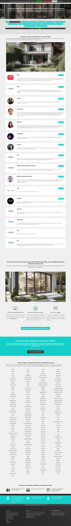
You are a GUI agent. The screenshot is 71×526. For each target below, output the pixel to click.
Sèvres (58, 419)
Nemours (43, 396)
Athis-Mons (13, 381)
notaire (20, 23)
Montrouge (43, 390)
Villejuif (58, 448)
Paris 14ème (43, 433)
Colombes (13, 446)
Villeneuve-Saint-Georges (58, 456)
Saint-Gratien (58, 394)
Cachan (13, 413)
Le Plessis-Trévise (28, 433)
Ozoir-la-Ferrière (43, 417)
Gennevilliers (28, 390)
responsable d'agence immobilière (48, 23)
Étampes (28, 371)
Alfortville (13, 371)
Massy (28, 469)
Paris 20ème (43, 446)
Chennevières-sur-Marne (13, 433)
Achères (12, 369)
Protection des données (9, 516)
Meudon (43, 371)
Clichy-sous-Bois (13, 444)
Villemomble (58, 450)
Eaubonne (13, 469)
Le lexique (7, 522)
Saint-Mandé (58, 396)
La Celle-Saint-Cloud (28, 413)
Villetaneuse (58, 462)
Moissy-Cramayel (43, 375)
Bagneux (12, 386)
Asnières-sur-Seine (13, 379)
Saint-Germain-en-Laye (58, 392)
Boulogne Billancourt (12, 400)
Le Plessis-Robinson (28, 431)
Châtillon (12, 425)
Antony (13, 373)
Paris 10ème (43, 425)
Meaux (28, 473)
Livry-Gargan (28, 454)
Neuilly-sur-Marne (43, 400)
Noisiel (43, 406)
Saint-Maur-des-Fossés (58, 398)
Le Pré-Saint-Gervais (28, 435)
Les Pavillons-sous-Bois (28, 444)
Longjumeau (28, 458)
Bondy (13, 398)
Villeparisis (58, 458)
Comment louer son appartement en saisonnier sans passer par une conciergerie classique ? (57, 489)
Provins (43, 473)
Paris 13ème (43, 431)
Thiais (58, 431)
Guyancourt (28, 400)
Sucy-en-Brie (58, 425)
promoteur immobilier (36, 23)
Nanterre (43, 394)
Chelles (13, 431)
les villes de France (13, 318)
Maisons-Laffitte (28, 462)
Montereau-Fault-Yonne (43, 377)
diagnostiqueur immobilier (60, 21)
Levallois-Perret (28, 448)
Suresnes (58, 427)
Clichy (13, 442)
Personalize (54, 1)
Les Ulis (28, 446)
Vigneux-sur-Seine (58, 446)
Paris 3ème (43, 450)
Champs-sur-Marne (13, 419)
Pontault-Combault (43, 469)
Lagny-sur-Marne (28, 417)
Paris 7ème (43, 458)
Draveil (13, 467)
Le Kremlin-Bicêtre (28, 425)
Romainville (58, 377)
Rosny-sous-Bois (58, 379)
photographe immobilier (27, 23)
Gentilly (28, 392)
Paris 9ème (43, 462)
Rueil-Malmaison (58, 381)
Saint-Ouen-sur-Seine (58, 404)
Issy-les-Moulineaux (28, 406)
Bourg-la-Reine (12, 402)
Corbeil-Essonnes (13, 452)
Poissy (43, 467)
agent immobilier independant (15, 21)
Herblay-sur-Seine (28, 402)
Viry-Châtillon (58, 469)
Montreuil (43, 388)
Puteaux (58, 369)
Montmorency (43, 386)
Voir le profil (61, 75)
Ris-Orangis (58, 373)
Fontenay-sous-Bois (28, 379)
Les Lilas (28, 440)
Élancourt (13, 471)
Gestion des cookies (9, 517)
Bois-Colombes (12, 394)
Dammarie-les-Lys (13, 462)
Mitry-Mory (43, 373)
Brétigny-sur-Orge (13, 404)
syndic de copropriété (59, 23)
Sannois (58, 406)
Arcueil (13, 375)
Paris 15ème (43, 435)
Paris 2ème (43, 448)
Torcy (58, 433)
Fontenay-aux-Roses (27, 377)
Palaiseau (43, 419)
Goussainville (28, 398)
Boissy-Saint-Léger (13, 396)
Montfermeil (43, 379)
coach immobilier (33, 21)
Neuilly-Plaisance (43, 398)
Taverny (58, 429)
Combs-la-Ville (12, 448)
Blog (7, 520)
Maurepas (28, 471)
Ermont (28, 369)
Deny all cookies (47, 1)
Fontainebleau (28, 375)
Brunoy (13, 408)
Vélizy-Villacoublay (58, 442)
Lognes (28, 456)
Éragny (13, 475)
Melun (43, 369)
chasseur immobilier (25, 21)
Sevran (58, 417)
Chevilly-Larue (13, 435)
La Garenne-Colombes (28, 415)
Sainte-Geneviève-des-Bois (58, 388)
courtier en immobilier (50, 21)
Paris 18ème (43, 440)
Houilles (28, 404)
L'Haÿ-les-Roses (28, 450)
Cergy (13, 415)
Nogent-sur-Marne (43, 404)
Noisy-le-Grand (43, 408)
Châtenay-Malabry (13, 423)
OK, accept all (39, 1)
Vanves (58, 440)
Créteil (13, 460)
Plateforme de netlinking (9, 518)
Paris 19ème (43, 442)
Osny (43, 415)
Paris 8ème (43, 460)
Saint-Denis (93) (58, 386)
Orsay (43, 413)
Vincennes (58, 467)
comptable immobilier (41, 21)
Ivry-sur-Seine (28, 408)
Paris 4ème (43, 452)
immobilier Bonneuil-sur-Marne (30, 517)
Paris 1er (43, 444)
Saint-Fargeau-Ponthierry (58, 390)
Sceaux (58, 415)
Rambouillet (58, 371)
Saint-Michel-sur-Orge (58, 400)
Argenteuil (13, 377)
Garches (28, 386)
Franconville (28, 381)
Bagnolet (12, 388)
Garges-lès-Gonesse (28, 388)
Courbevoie (13, 458)
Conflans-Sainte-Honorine (13, 450)
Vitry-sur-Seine (58, 471)
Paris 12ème (43, 429)
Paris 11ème (43, 427)
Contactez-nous (8, 521)
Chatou (13, 427)
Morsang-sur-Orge (43, 392)
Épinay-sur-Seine (13, 473)
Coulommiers (13, 456)
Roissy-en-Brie (58, 375)
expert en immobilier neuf (12, 23)
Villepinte (58, 460)
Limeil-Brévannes (28, 452)
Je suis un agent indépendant (35, 351)
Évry (28, 373)
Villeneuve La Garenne (58, 452)
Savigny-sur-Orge (58, 413)
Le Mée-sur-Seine (28, 427)
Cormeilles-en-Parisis (12, 454)
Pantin (43, 421)
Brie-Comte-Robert (13, 406)
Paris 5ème (43, 454)
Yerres (58, 473)
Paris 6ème (43, 456)
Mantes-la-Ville (28, 467)
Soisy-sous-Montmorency (58, 421)
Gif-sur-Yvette (28, 394)
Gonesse (28, 396)
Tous (7, 21)
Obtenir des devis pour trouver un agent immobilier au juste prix (35, 328)
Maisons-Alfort (28, 460)
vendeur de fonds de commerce (29, 25)
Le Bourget (28, 421)
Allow (39, 28)
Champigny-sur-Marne (13, 417)
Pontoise (43, 471)
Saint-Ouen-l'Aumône (58, 402)
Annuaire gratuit (8, 513)
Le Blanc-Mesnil (28, 419)
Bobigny (13, 392)
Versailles (58, 444)
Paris (43, 423)
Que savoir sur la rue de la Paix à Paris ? (37, 488)
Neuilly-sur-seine (43, 402)
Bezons (13, 390)
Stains (58, 423)
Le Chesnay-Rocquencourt (28, 423)
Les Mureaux (28, 442)
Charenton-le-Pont (13, 421)
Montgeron (43, 381)
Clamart (13, 440)
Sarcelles (58, 408)
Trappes (58, 435)
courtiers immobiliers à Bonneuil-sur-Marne (50, 127)
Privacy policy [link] (60, 1)
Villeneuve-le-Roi (58, 454)
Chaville (13, 429)
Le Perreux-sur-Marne (28, 429)
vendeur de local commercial (42, 25)
